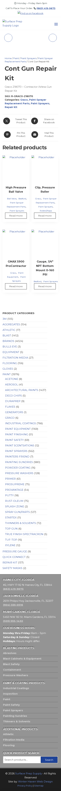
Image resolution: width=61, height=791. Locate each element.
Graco (24, 99)
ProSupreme (14, 484)
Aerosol (11, 384)
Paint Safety (14, 440)
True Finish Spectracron (24, 534)
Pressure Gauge (15, 551)
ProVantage (14, 489)
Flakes (10, 406)
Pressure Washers (19, 473)
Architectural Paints (21, 390)
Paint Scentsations (19, 445)
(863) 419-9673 (46, 8)
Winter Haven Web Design (35, 781)
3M (5, 318)
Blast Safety (11, 664)
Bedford (22, 198)
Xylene (10, 545)
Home (8, 58)
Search (49, 759)
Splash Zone (14, 506)
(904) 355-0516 (13, 604)
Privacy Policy (25, 785)
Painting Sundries (19, 462)
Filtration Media (15, 357)
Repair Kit (11, 107)
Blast (7, 335)
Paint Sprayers (28, 58)
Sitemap (39, 785)
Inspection (10, 693)
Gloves (8, 368)
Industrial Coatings (20, 423)
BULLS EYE (10, 346)
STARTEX (11, 517)
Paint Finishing (16, 434)
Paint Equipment (18, 428)
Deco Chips (13, 395)
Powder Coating (17, 467)
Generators (14, 412)
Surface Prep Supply (28, 773)
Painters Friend (17, 456)
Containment (12, 669)
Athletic (9, 330)
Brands (8, 341)
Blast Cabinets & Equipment (22, 658)
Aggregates (11, 324)
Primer (10, 478)
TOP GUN (11, 528)
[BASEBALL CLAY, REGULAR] (53, 38)
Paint (16, 58)
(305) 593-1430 (13, 621)
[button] (56, 24)
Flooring (10, 363)
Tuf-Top (11, 539)
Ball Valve (11, 198)
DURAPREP (13, 401)
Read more (16, 215)
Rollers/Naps (46, 210)
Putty (9, 495)
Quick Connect (14, 557)
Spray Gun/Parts (17, 512)
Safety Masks (12, 568)
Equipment (11, 352)
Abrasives (9, 653)
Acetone (11, 379)
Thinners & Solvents (20, 523)
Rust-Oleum (14, 500)
